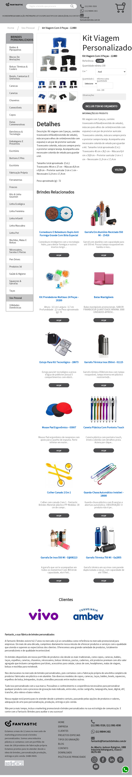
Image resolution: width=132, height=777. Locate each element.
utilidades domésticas (15, 306)
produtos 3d (15, 266)
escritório (14, 150)
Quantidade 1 (88, 79)
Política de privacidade (72, 756)
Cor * (84, 71)
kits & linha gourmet (15, 195)
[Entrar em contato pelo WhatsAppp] (125, 772)
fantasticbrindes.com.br (90, 19)
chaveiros (14, 100)
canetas (13, 93)
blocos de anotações (14, 58)
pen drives (14, 259)
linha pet (14, 232)
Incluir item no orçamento (101, 106)
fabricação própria (18, 172)
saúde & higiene (17, 273)
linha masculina (17, 225)
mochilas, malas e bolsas (18, 241)
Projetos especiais (41, 16)
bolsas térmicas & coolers (18, 68)
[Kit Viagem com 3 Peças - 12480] (58, 55)
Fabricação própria (24, 16)
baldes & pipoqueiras (15, 48)
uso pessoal (15, 297)
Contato (76, 16)
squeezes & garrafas (15, 282)
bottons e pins (16, 158)
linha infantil (16, 218)
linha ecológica (17, 203)
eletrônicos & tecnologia (16, 133)
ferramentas (15, 179)
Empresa (11, 16)
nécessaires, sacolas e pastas (17, 251)
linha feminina (16, 211)
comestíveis (15, 107)
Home (5, 16)
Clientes (63, 730)
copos (12, 114)
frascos (13, 187)
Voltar (119, 169)
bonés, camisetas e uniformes (19, 77)
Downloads (65, 752)
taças (12, 290)
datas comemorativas (17, 123)
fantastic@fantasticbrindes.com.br (108, 741)
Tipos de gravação (58, 16)
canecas (13, 85)
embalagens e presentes (16, 142)
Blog (69, 16)
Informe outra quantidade (103, 80)
